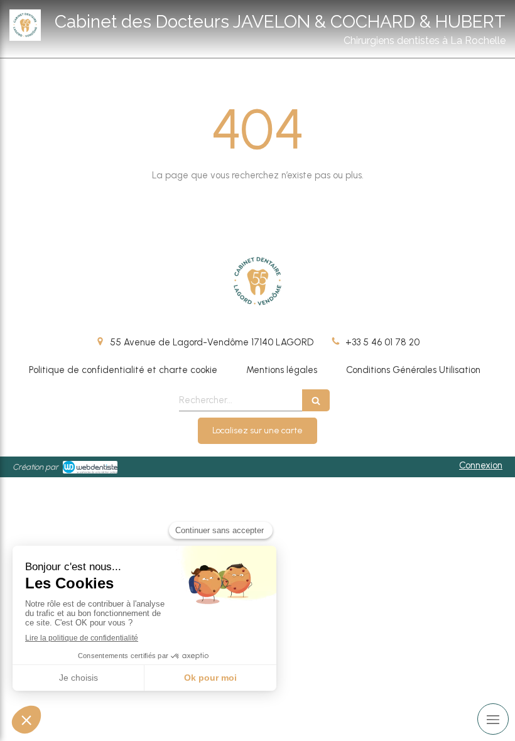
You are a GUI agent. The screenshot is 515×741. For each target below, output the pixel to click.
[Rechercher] (316, 400)
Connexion (480, 465)
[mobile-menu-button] (493, 719)
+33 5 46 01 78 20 (382, 342)
